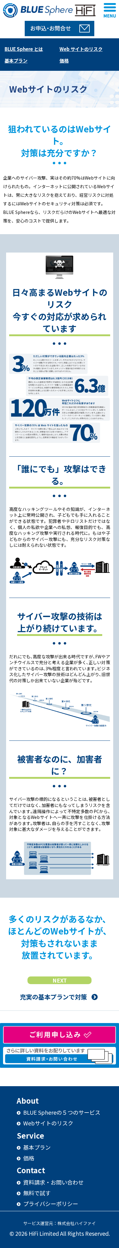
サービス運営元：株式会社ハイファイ (59, 1223)
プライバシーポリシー (50, 1204)
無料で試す (36, 1193)
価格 (28, 1158)
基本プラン (36, 1147)
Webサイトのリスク (47, 1123)
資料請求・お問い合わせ (53, 1182)
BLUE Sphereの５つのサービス (61, 1112)
